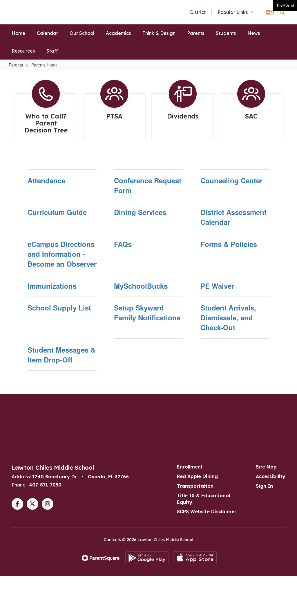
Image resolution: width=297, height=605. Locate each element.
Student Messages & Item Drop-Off (61, 355)
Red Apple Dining (197, 476)
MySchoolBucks (141, 286)
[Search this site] (282, 12)
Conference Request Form (147, 185)
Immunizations (52, 286)
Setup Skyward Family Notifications (147, 312)
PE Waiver (217, 286)
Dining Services (140, 212)
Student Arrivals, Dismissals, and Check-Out (228, 318)
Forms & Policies (228, 244)
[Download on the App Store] (195, 557)
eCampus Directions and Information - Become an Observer (62, 254)
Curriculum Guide (57, 212)
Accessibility (270, 476)
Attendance (46, 180)
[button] (236, 12)
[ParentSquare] (101, 558)
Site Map (266, 467)
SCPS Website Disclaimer (206, 511)
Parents (16, 65)
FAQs (123, 244)
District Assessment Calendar (233, 217)
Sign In (264, 486)
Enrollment (190, 467)
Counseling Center (231, 180)
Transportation (195, 486)
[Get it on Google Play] (147, 557)
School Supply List (59, 308)
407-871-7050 (45, 485)
